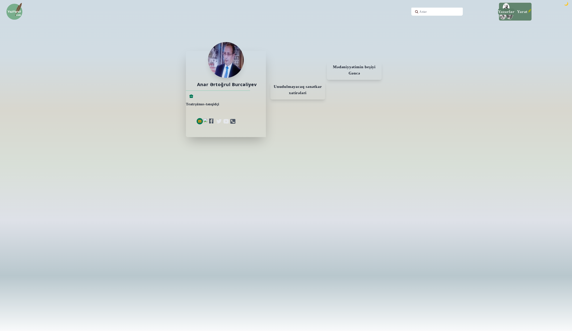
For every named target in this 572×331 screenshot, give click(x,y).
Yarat (522, 11)
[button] (200, 121)
